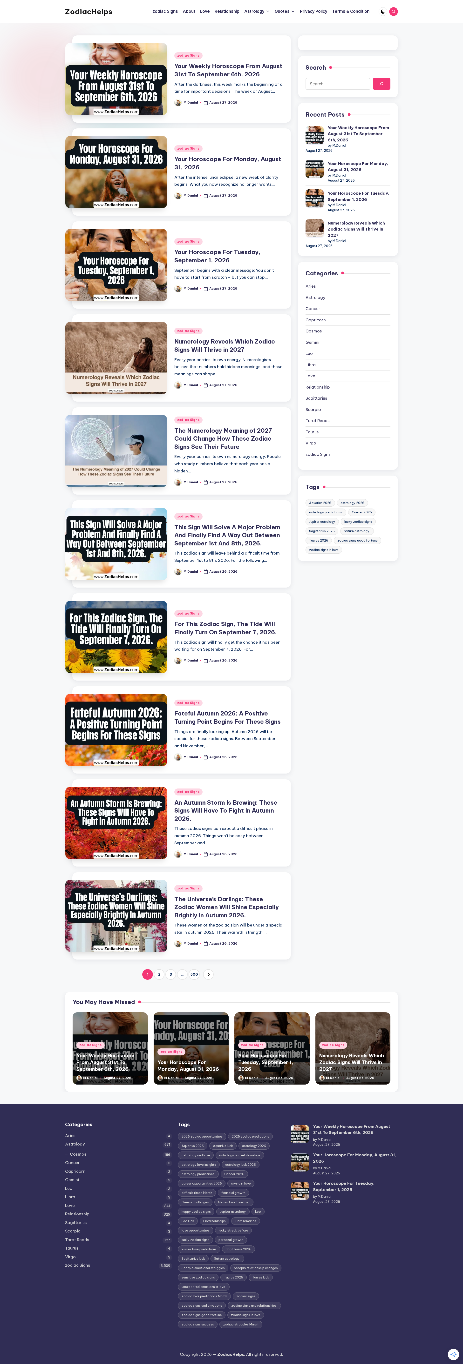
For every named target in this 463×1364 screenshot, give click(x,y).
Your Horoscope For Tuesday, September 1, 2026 (358, 196)
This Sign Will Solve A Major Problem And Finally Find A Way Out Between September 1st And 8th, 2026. (227, 535)
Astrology (315, 297)
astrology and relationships (239, 1155)
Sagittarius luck (193, 1258)
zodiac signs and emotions (202, 1305)
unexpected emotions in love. (204, 1287)
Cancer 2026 (362, 512)
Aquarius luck (223, 1146)
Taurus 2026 (318, 540)
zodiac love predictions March (204, 1296)
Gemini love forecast (234, 1202)
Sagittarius (316, 398)
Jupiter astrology (322, 521)
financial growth (233, 1193)
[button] (208, 974)
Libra (311, 364)
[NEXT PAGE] (208, 974)
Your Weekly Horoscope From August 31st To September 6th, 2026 (358, 134)
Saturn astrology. (357, 531)
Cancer (313, 308)
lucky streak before (233, 1230)
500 (194, 974)
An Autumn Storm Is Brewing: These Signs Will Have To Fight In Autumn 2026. (225, 810)
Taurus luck (260, 1277)
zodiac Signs (188, 55)
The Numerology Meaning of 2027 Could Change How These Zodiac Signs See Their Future (223, 438)
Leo (309, 353)
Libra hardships (214, 1221)
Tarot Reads (318, 420)
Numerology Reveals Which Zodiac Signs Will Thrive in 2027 (356, 229)
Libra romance (245, 1221)
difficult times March (197, 1193)
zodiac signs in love (324, 550)
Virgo (311, 443)
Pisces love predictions (199, 1249)
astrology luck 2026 (240, 1164)
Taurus (312, 432)
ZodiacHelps (88, 11)
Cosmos (314, 331)
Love (310, 375)
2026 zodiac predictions (250, 1136)
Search (316, 67)
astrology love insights (199, 1164)
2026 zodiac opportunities (202, 1136)
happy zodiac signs (196, 1211)
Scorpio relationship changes (256, 1268)
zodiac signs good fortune (357, 540)
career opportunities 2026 (202, 1183)
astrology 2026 (352, 503)
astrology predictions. (326, 512)
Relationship (318, 387)
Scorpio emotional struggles (203, 1268)
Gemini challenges (195, 1202)
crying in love (241, 1183)
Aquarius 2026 (320, 503)
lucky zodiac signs (358, 521)
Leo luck (188, 1221)
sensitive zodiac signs (198, 1277)
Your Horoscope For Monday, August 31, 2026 (358, 166)
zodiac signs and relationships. (254, 1305)
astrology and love (196, 1155)
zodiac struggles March (241, 1324)
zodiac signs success (198, 1324)
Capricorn (316, 320)
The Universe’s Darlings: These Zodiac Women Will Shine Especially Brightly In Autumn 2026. (226, 907)
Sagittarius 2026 (322, 531)
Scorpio (313, 409)
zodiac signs (245, 1296)
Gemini (312, 342)
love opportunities (196, 1230)
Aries (311, 286)
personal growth (230, 1240)
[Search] (381, 84)
